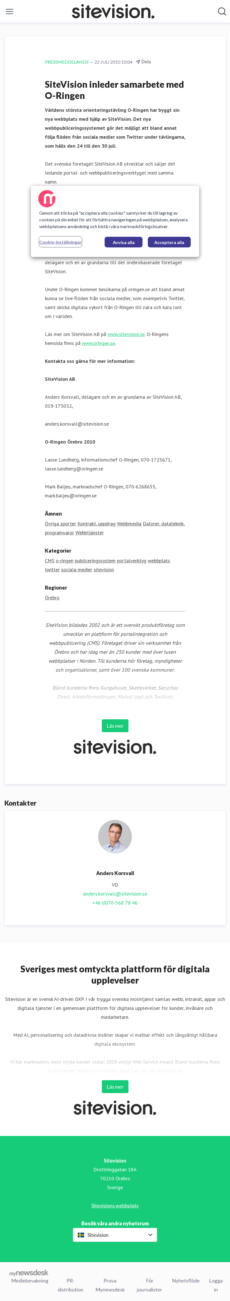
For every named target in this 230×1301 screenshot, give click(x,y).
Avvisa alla (124, 242)
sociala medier (76, 569)
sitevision (104, 569)
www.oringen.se (98, 343)
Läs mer (115, 726)
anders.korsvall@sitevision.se (115, 893)
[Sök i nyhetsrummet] (222, 11)
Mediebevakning (29, 1280)
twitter (52, 569)
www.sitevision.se (126, 334)
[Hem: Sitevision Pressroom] (113, 11)
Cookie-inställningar (60, 242)
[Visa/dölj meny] (9, 11)
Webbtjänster (89, 532)
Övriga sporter (60, 523)
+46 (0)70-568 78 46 (115, 902)
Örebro (52, 597)
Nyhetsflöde (186, 1280)
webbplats (159, 560)
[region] (115, 221)
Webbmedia (129, 523)
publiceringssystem (95, 560)
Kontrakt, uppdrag (96, 523)
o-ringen (64, 560)
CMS (49, 560)
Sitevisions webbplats (115, 1205)
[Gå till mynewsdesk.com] (29, 1272)
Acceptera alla (169, 242)
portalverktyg (131, 560)
